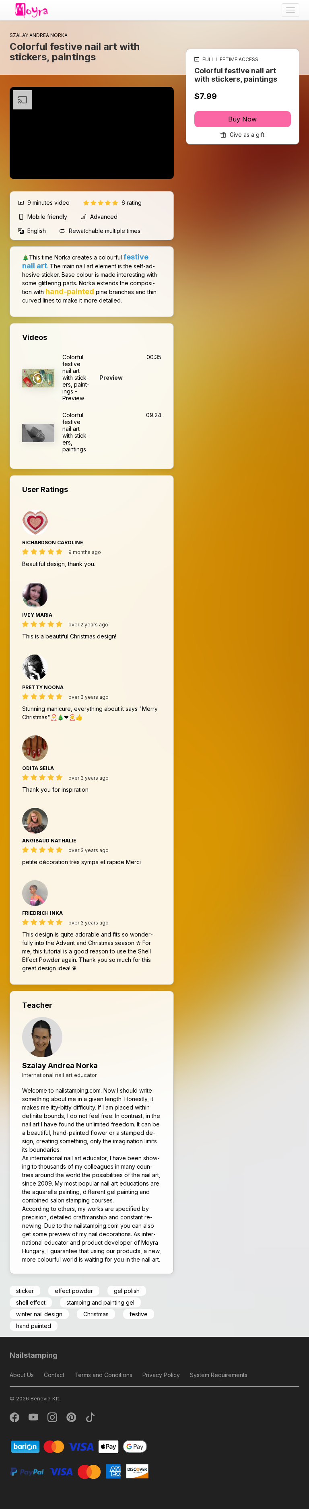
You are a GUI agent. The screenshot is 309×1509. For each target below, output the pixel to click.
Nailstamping (34, 1355)
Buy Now (242, 119)
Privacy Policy (161, 1374)
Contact (54, 1374)
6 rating (132, 202)
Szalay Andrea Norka (60, 1065)
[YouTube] (34, 1419)
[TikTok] (90, 1419)
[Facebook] (15, 1419)
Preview (111, 377)
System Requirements (218, 1374)
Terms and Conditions (103, 1374)
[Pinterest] (71, 1419)
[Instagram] (52, 1419)
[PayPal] (79, 1471)
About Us (22, 1374)
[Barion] (79, 1446)
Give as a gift (246, 134)
